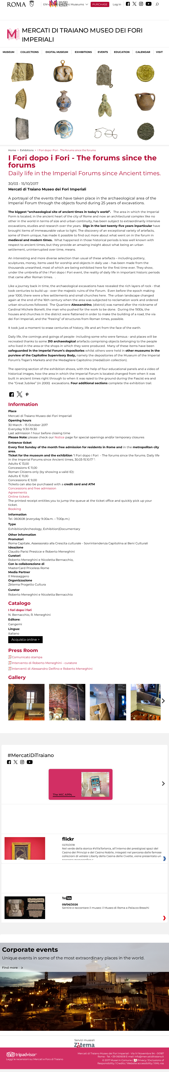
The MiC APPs (62, 794)
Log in (117, 4)
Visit (159, 52)
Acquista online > (25, 640)
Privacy (141, 1060)
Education (122, 52)
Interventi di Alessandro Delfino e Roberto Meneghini (52, 669)
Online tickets (18, 496)
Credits (120, 1063)
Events (103, 52)
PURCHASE (100, 4)
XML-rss (159, 1063)
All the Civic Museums (69, 4)
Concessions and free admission (32, 488)
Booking (14, 509)
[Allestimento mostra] (26, 702)
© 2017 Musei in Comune (117, 1060)
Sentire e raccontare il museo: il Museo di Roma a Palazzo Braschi (105, 907)
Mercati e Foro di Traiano (48, 1059)
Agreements (17, 492)
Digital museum (57, 52)
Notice (60, 437)
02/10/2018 (112, 852)
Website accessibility (139, 1063)
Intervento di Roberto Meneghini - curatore (44, 663)
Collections (29, 52)
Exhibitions (83, 52)
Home (12, 150)
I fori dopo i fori (20, 610)
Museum (8, 52)
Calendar (143, 52)
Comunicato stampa (27, 657)
